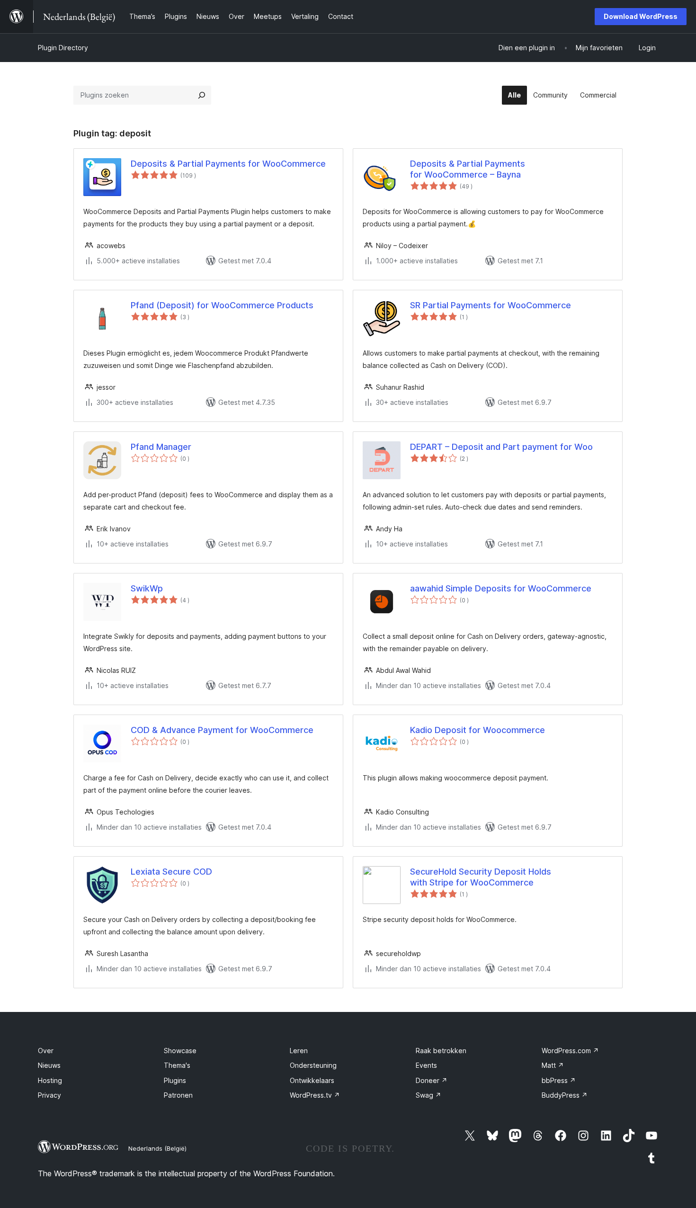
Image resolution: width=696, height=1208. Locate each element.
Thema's (177, 1065)
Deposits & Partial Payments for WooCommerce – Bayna (467, 169)
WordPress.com (570, 1051)
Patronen (178, 1095)
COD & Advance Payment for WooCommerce (222, 730)
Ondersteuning (313, 1065)
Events (426, 1065)
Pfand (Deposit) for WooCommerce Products (222, 305)
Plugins (175, 1080)
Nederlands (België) (157, 1148)
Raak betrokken (441, 1051)
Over (46, 1051)
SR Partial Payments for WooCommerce (490, 305)
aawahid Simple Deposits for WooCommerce (500, 588)
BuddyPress (565, 1095)
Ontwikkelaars (312, 1080)
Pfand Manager (161, 447)
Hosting (50, 1080)
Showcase (180, 1051)
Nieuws (49, 1065)
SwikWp (147, 588)
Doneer (431, 1080)
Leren (299, 1051)
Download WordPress (641, 16)
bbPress (559, 1080)
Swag (428, 1095)
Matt (553, 1065)
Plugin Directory (63, 48)
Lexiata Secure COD (171, 872)
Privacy (49, 1095)
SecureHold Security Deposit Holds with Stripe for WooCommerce (480, 877)
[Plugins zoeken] (201, 95)
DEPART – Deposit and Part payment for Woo (501, 447)
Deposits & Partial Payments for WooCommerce (228, 164)
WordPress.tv (315, 1095)
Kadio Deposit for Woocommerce (477, 730)
